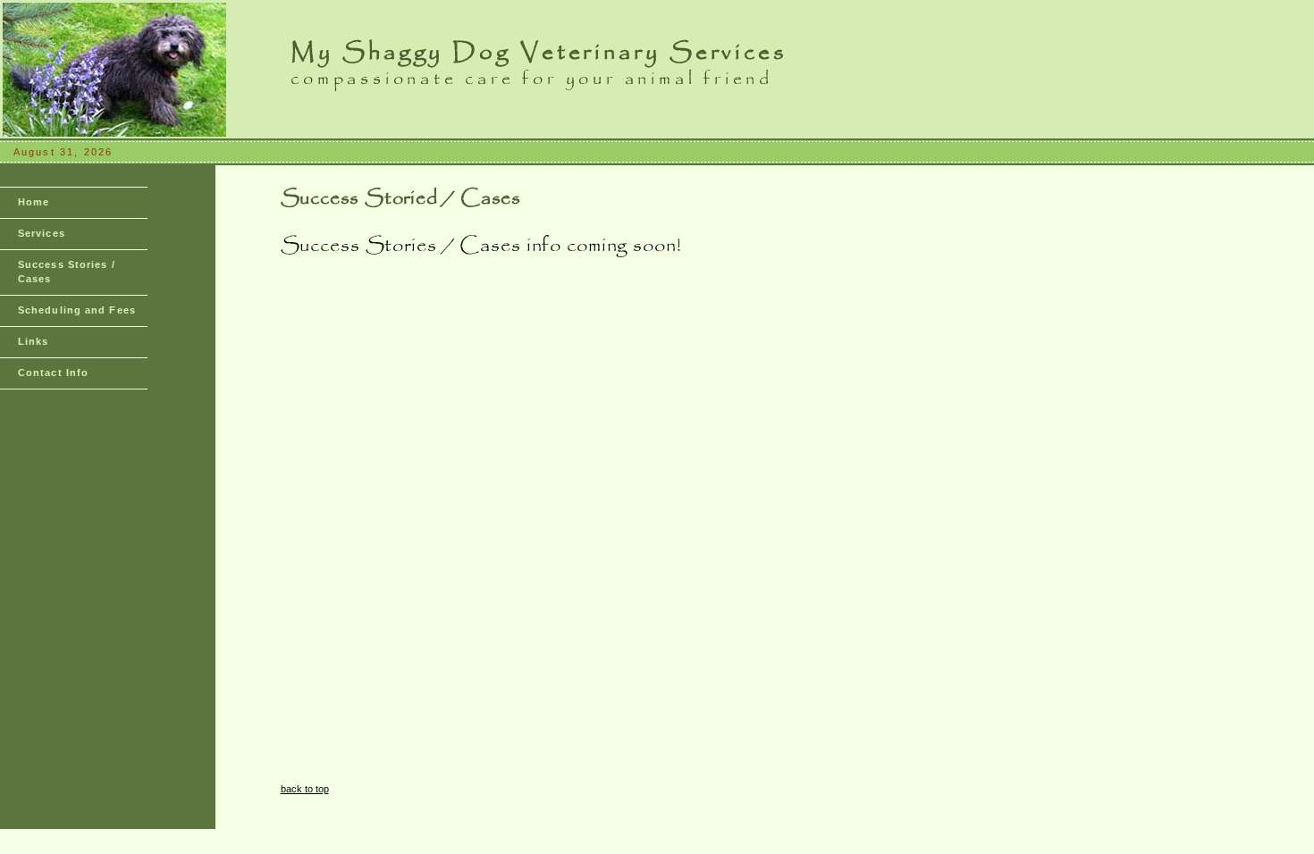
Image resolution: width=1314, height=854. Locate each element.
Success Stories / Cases (66, 271)
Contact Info (53, 372)
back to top (305, 788)
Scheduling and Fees (77, 310)
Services (41, 233)
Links (33, 341)
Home (33, 202)
